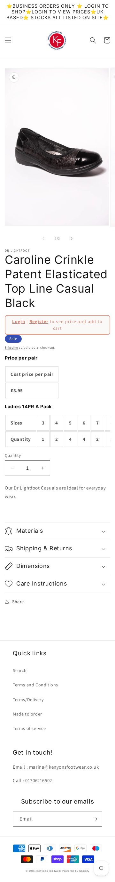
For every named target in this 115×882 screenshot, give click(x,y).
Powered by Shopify (75, 870)
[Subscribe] (95, 819)
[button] (8, 40)
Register (38, 321)
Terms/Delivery (28, 699)
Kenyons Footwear (48, 870)
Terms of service (29, 728)
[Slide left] (43, 238)
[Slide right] (72, 238)
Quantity (13, 455)
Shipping (11, 347)
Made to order (27, 714)
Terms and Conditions (35, 685)
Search (20, 670)
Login (18, 321)
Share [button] (18, 601)
